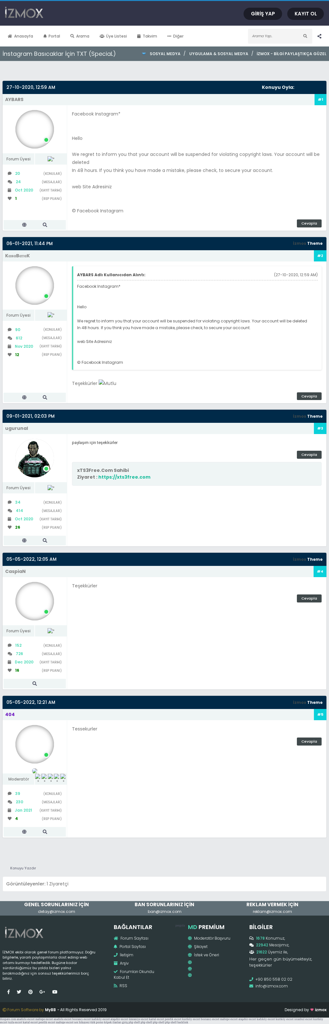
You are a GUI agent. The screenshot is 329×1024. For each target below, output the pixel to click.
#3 (320, 428)
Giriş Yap (263, 13)
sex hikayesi (82, 1022)
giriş (125, 1022)
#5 (320, 714)
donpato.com (8, 1019)
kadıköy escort (101, 1019)
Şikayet (200, 946)
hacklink (182, 1022)
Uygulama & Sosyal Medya (218, 53)
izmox (320, 1009)
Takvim (150, 36)
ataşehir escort (119, 1019)
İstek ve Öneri (206, 955)
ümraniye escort (138, 1019)
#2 (320, 255)
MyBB (50, 1009)
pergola (180, 925)
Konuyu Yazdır (23, 868)
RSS (123, 985)
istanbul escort (303, 1019)
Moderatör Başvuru (211, 938)
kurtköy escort (191, 1019)
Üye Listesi (116, 36)
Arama (82, 36)
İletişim (126, 955)
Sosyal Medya (165, 53)
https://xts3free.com (124, 477)
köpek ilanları (112, 1022)
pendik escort (173, 1019)
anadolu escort (26, 1019)
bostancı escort (81, 1019)
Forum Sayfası (134, 938)
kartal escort (156, 1019)
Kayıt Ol (306, 13)
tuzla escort (15, 1022)
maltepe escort (44, 1019)
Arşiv (124, 963)
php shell (134, 1022)
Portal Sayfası (132, 946)
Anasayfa (23, 36)
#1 (320, 99)
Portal (54, 36)
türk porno (96, 1022)
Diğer (178, 36)
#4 (320, 571)
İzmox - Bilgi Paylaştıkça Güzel (291, 53)
